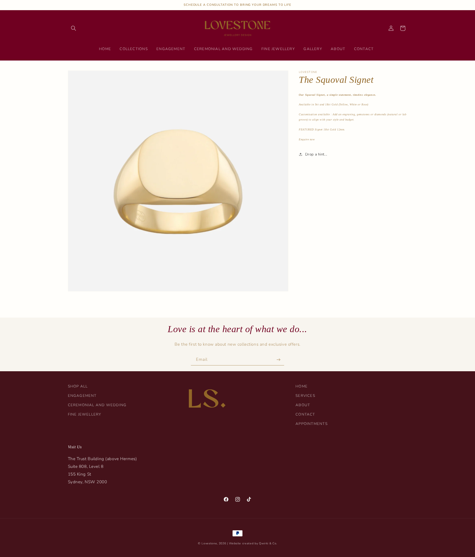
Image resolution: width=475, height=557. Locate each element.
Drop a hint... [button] (316, 154)
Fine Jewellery (84, 414)
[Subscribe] (278, 359)
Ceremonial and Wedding (97, 405)
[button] (73, 28)
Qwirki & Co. (268, 543)
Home (302, 386)
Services (305, 395)
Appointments (312, 423)
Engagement (82, 395)
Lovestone (209, 543)
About (303, 405)
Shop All (78, 386)
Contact (305, 414)
